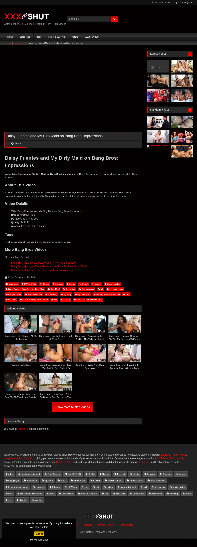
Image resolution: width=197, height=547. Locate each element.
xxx (55, 299)
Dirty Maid (55, 289)
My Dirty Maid (83, 294)
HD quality (143, 462)
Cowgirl (97, 284)
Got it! (39, 534)
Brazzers (165, 454)
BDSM (91, 474)
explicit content (115, 480)
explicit (96, 480)
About (17, 143)
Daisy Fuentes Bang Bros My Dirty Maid (26, 289)
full (102, 289)
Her (86, 487)
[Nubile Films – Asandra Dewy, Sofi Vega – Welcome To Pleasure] (182, 81)
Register (188, 2)
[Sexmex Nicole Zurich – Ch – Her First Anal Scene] (158, 95)
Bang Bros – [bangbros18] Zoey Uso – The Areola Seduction (44, 262)
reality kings (67, 493)
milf (145, 487)
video (188, 493)
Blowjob (85, 284)
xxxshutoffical (96, 299)
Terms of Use (126, 525)
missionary (53, 294)
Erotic (63, 480)
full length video (116, 289)
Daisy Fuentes (113, 284)
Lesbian (180, 458)
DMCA (89, 525)
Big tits (72, 284)
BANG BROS (30, 284)
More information (39, 539)
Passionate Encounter (31, 493)
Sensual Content (89, 493)
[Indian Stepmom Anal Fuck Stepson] (182, 122)
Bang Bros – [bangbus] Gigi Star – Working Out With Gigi (42, 270)
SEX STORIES (91, 37)
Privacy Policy (106, 525)
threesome (156, 493)
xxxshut (80, 299)
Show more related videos (72, 407)
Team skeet (138, 493)
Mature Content (128, 487)
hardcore (40, 487)
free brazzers (136, 480)
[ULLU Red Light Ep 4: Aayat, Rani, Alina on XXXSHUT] (158, 151)
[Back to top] (187, 538)
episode (49, 480)
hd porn (56, 487)
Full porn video (14, 294)
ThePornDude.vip (56, 37)
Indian (110, 487)
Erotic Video (80, 480)
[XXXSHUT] (27, 16)
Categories (25, 37)
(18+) (172, 458)
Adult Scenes (54, 474)
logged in (23, 429)
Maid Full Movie (35, 294)
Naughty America (13, 458)
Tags (39, 37)
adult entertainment (30, 474)
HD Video (72, 487)
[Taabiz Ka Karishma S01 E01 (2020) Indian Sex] (182, 151)
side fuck (12, 299)
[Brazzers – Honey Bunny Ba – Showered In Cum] (158, 136)
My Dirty (67, 294)
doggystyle (70, 289)
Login (176, 2)
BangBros (29, 458)
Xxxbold (66, 299)
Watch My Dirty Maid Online (35, 299)
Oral (127, 294)
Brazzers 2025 (64, 462)
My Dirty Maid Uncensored (108, 294)
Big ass (45, 284)
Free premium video (18, 487)
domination (32, 480)
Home (10, 37)
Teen (165, 458)
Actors (75, 37)
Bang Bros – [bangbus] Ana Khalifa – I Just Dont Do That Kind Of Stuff (49, 266)
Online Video (179, 487)
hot (97, 487)
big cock (59, 284)
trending (174, 493)
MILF (159, 458)
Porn (51, 493)
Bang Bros (19, 43)
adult (10, 474)
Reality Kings (179, 454)
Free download (88, 289)
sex (106, 493)
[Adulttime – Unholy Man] (158, 122)
